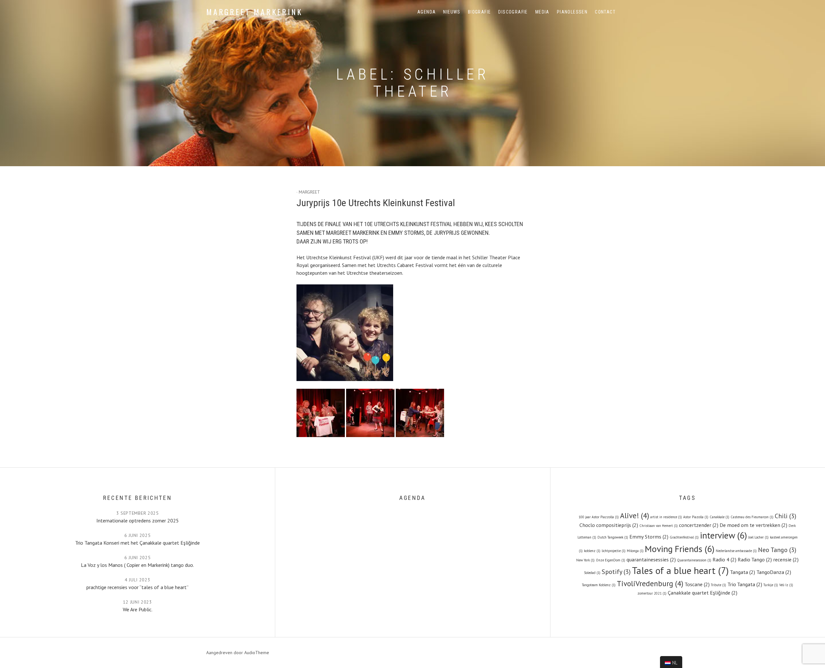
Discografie (513, 11)
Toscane (697, 584)
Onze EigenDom (610, 560)
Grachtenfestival (684, 537)
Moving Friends (679, 549)
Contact (605, 11)
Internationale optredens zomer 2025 (137, 520)
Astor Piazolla (695, 517)
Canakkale (719, 517)
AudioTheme (256, 652)
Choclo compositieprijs (608, 524)
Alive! (634, 515)
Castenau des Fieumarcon (752, 517)
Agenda (426, 11)
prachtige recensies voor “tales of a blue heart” (137, 587)
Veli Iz (786, 585)
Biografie (479, 11)
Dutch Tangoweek (612, 537)
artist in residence (666, 517)
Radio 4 (724, 559)
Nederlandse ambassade (736, 551)
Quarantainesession (694, 560)
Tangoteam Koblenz (599, 585)
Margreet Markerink (254, 11)
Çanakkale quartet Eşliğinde (702, 592)
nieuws (451, 11)
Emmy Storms (648, 536)
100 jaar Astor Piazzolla (598, 517)
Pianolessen (572, 11)
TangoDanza (773, 571)
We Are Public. (137, 609)
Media (542, 11)
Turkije (770, 585)
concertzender (698, 524)
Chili (785, 516)
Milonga (635, 551)
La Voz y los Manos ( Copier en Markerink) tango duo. (137, 565)
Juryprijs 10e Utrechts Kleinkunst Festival (375, 202)
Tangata (742, 571)
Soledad (592, 572)
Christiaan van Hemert (658, 525)
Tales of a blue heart (680, 570)
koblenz (592, 551)
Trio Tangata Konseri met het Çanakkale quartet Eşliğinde (137, 542)
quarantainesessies (651, 559)
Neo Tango (777, 550)
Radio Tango (755, 559)
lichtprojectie (614, 551)
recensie (786, 559)
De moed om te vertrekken (753, 524)
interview (723, 535)
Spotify (616, 572)
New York (585, 560)
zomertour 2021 (651, 593)
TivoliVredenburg (650, 583)
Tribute (718, 585)
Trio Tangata (744, 584)
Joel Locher (758, 537)
